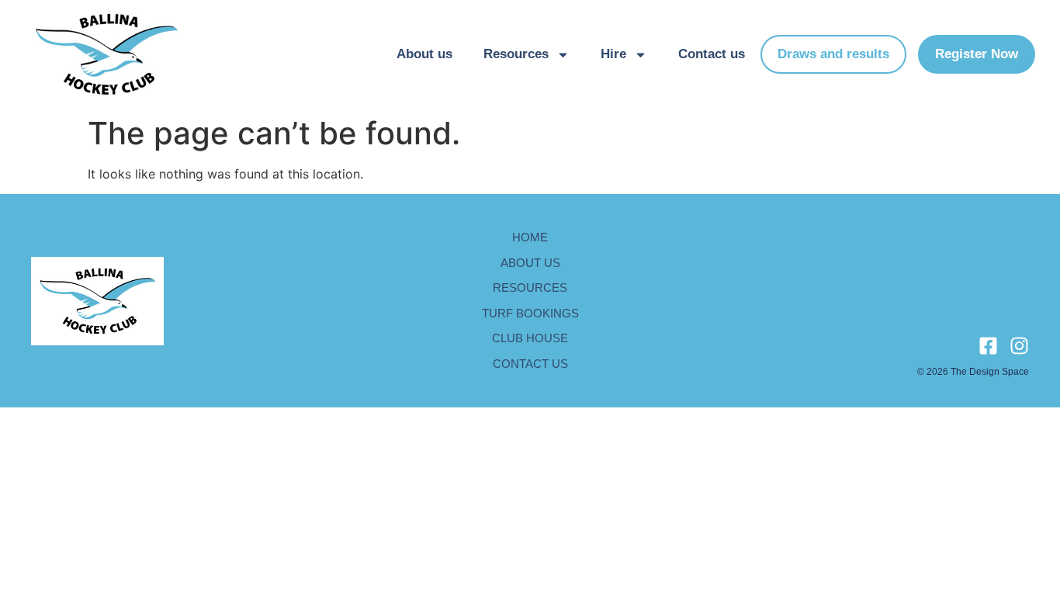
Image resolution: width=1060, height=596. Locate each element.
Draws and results (833, 54)
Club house (530, 338)
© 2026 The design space (973, 371)
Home (530, 237)
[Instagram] (1019, 345)
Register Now (976, 54)
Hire (613, 54)
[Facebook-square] (988, 345)
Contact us (711, 54)
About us (424, 54)
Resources (516, 54)
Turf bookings (530, 313)
